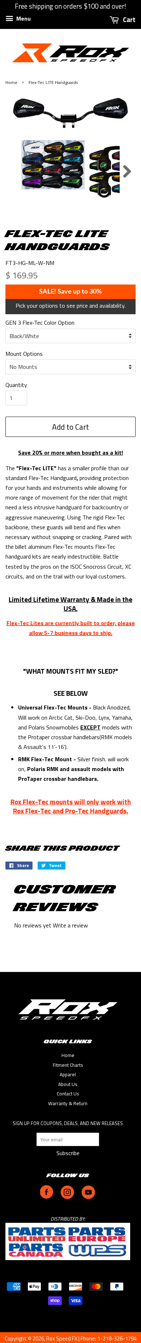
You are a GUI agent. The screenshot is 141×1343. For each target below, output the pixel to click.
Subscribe (68, 1153)
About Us (67, 1084)
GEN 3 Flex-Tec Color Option (39, 322)
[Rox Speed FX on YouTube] (88, 1197)
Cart (128, 19)
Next (127, 171)
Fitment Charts (68, 1065)
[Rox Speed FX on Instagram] (67, 1197)
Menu (23, 18)
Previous (14, 171)
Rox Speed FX (61, 1338)
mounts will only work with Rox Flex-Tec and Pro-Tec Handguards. (72, 806)
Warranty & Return (67, 1103)
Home (11, 82)
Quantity (16, 384)
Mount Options (24, 353)
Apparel (68, 1074)
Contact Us (68, 1093)
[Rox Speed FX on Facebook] (46, 1197)
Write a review (70, 925)
